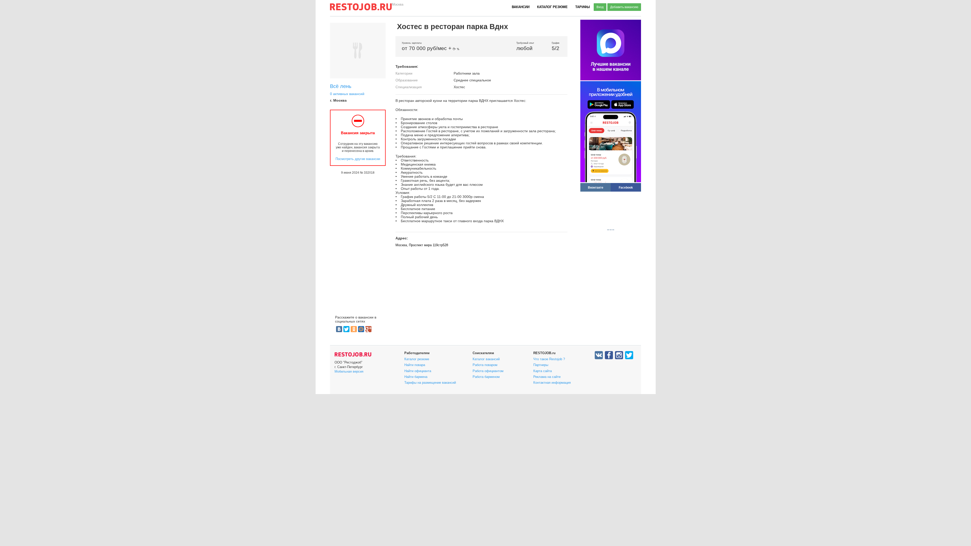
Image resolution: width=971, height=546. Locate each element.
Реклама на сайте (547, 377)
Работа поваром (485, 365)
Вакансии (520, 7)
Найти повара (414, 365)
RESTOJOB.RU (353, 354)
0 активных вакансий (347, 94)
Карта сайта (542, 371)
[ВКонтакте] (339, 329)
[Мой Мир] (361, 329)
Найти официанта (417, 371)
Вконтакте (595, 187)
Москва (397, 4)
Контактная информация (552, 382)
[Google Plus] (368, 329)
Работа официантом (488, 371)
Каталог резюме (552, 7)
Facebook (626, 187)
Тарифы (582, 7)
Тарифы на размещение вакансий (430, 382)
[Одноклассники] (354, 329)
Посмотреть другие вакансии (358, 159)
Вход (600, 7)
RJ (361, 8)
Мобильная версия (349, 371)
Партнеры (540, 365)
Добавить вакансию (624, 7)
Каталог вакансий (486, 359)
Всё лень (340, 86)
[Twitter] (346, 329)
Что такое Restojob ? (549, 359)
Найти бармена (415, 377)
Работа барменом (486, 377)
